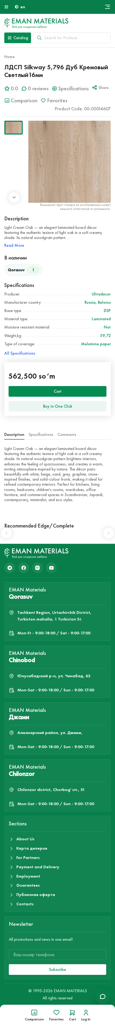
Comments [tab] (66, 434)
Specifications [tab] (41, 434)
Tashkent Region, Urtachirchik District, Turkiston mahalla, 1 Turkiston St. (54, 616)
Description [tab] (14, 434)
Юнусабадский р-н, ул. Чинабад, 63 (53, 675)
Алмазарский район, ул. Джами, (49, 732)
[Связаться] (102, 996)
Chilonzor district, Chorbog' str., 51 (51, 789)
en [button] (22, 6)
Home (9, 56)
